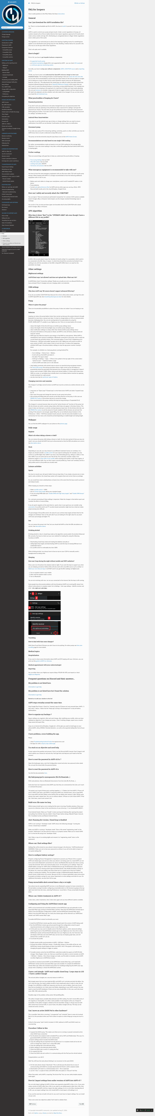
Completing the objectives (8, 96)
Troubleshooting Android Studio (10, 196)
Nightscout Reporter (34, 674)
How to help (5, 215)
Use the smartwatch (7, 153)
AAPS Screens (5, 102)
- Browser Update (6, 178)
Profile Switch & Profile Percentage (10, 111)
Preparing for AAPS (6, 45)
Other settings (6, 240)
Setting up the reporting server (9, 63)
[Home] (29, 3)
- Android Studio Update (8, 181)
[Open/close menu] (0, 233)
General (5, 236)
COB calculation (6, 107)
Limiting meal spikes (36, 163)
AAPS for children (6, 123)
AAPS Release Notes (7, 171)
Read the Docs (58, 1113)
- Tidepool (4, 67)
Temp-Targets (5, 114)
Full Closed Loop (6, 205)
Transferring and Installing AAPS (10, 79)
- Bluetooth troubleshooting (9, 192)
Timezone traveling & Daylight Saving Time (11, 129)
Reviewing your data (7, 169)
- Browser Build (6, 72)
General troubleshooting (8, 189)
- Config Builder (6, 91)
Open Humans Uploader (8, 225)
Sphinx (36, 1113)
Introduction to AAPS (7, 42)
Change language (6, 34)
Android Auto (5, 145)
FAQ (3, 233)
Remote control (6, 138)
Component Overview (7, 47)
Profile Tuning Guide (7, 194)
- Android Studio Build (7, 75)
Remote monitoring (6, 136)
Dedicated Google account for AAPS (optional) (11, 250)
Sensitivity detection (7, 109)
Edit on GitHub (80, 3)
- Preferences (5, 94)
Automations (5, 119)
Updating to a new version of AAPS (10, 176)
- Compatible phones (7, 54)
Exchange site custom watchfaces (10, 161)
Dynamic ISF (5, 121)
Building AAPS (5, 70)
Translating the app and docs (9, 220)
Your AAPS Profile (6, 86)
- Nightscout (5, 65)
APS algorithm (6, 238)
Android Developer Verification (9, 82)
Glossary (4, 231)
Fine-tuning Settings (36, 160)
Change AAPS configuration (9, 89)
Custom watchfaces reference (9, 158)
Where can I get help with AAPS (10, 187)
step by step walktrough (48, 743)
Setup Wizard (5, 84)
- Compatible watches (7, 57)
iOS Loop (77, 63)
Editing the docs (6, 218)
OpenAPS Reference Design (60, 84)
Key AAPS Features (6, 104)
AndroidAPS (12, 2)
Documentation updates (8, 174)
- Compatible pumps (7, 49)
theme (44, 1113)
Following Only (5, 143)
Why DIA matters (35, 161)
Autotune (4, 209)
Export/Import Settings (7, 166)
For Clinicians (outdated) (8, 253)
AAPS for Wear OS (6, 151)
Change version (5, 36)
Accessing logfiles (6, 199)
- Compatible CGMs (7, 52)
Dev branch (5, 207)
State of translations (7, 222)
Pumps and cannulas (7, 126)
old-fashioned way (42, 94)
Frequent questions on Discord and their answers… (11, 244)
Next (80, 1104)
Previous (33, 1104)
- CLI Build (4, 77)
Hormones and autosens (37, 165)
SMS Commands (6, 140)
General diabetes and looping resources (11, 247)
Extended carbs (6, 116)
